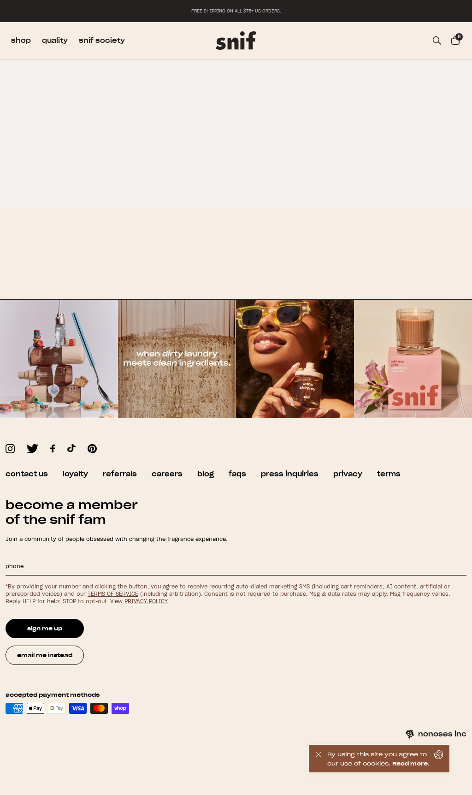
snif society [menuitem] (102, 40)
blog (205, 474)
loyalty (75, 474)
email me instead (44, 655)
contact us (27, 474)
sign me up (44, 628)
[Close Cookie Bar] (318, 758)
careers (167, 474)
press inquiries (290, 474)
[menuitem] (236, 40)
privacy (347, 474)
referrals (120, 474)
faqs (237, 474)
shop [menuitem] (21, 40)
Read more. (411, 763)
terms (389, 474)
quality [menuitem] (55, 40)
